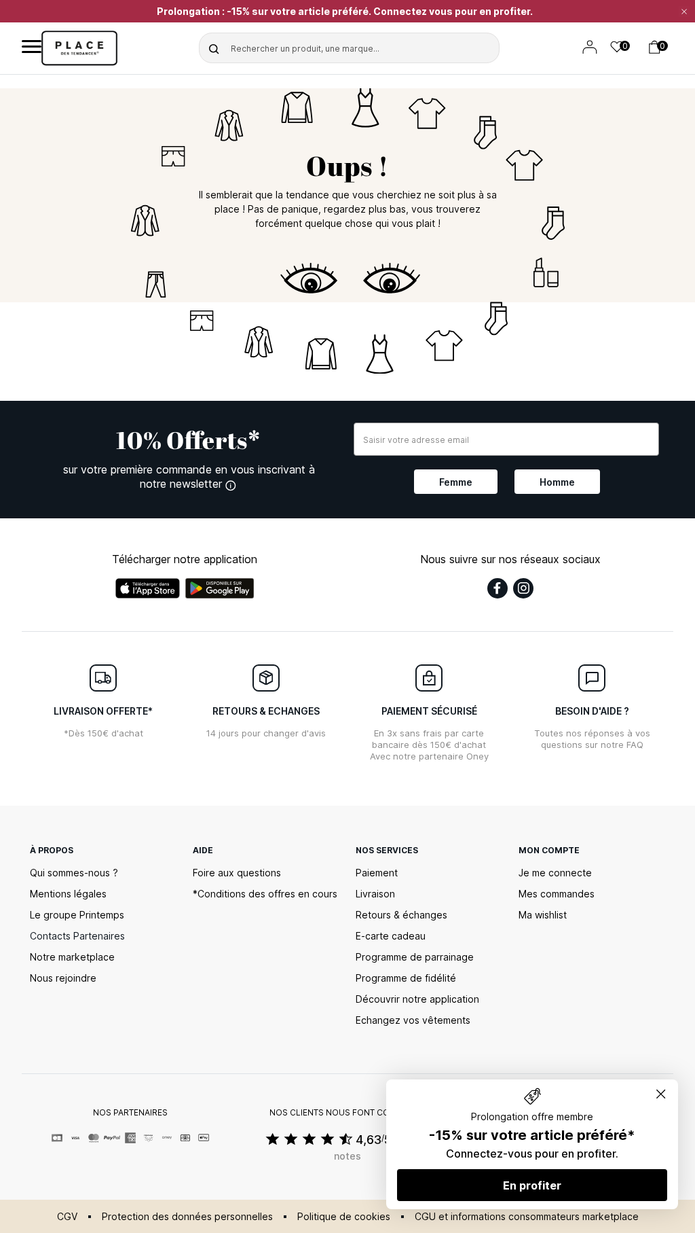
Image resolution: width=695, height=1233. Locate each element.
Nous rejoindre (63, 978)
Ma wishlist (543, 915)
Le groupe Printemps (77, 915)
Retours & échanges (401, 915)
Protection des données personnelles (187, 1216)
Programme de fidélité (406, 978)
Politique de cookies (343, 1216)
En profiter (532, 1185)
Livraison (375, 893)
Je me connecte (555, 872)
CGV (67, 1216)
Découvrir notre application (417, 999)
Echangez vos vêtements (413, 1020)
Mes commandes (557, 893)
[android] (220, 588)
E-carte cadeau (391, 936)
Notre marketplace (72, 957)
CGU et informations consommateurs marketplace (527, 1216)
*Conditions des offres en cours (265, 893)
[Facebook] (497, 588)
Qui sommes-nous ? (74, 872)
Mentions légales (68, 893)
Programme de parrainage (415, 957)
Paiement (377, 872)
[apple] (147, 588)
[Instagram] (523, 588)
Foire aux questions (237, 872)
